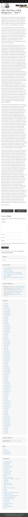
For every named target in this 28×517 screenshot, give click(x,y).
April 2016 (6, 349)
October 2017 (7, 329)
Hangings (6, 480)
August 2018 (6, 315)
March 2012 (6, 416)
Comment (3, 222)
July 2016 (6, 346)
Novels (5, 489)
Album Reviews (7, 463)
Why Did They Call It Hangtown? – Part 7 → (21, 211)
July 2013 (6, 394)
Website (3, 240)
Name (2, 234)
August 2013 (6, 392)
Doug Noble (4, 14)
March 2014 (6, 382)
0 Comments (14, 14)
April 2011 (6, 432)
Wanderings (6, 504)
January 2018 (7, 325)
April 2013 (6, 399)
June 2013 (6, 396)
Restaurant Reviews (8, 494)
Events (5, 475)
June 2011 (6, 429)
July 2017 (6, 334)
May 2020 (6, 306)
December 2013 (7, 386)
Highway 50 (6, 481)
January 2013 (7, 400)
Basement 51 (6, 464)
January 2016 (7, 354)
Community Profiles (8, 471)
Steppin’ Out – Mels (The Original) (17, 286)
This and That (7, 501)
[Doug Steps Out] (14, 5)
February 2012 (7, 417)
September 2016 (7, 343)
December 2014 (7, 371)
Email (2, 237)
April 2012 (6, 414)
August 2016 (6, 345)
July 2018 (6, 317)
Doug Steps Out (13, 514)
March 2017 (6, 339)
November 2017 (7, 328)
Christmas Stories (7, 467)
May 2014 (6, 379)
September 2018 (7, 314)
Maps (5, 486)
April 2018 (6, 322)
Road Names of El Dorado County (11, 495)
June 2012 (6, 411)
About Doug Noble (8, 461)
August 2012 (6, 408)
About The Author (16, 292)
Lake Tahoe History (8, 483)
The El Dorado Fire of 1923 (19, 288)
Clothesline (6, 469)
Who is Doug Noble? (8, 506)
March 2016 (6, 351)
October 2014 (7, 372)
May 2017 (6, 337)
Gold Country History (5, 8)
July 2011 (6, 428)
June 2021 (6, 303)
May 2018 (6, 320)
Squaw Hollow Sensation (9, 498)
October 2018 (7, 312)
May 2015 (6, 363)
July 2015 (6, 362)
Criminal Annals (7, 472)
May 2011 (6, 431)
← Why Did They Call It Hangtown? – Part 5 (6, 211)
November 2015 (7, 357)
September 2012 (7, 406)
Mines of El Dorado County (9, 487)
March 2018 (6, 323)
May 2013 (6, 397)
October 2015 (7, 359)
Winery (5, 507)
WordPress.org (7, 453)
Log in (5, 449)
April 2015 (6, 365)
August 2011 (6, 426)
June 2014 (6, 377)
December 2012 (7, 402)
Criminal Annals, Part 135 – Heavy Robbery (13, 272)
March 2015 (6, 366)
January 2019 (7, 309)
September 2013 (7, 391)
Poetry (5, 491)
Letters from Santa (8, 484)
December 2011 (7, 420)
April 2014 (6, 380)
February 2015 (7, 368)
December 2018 (7, 311)
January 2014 (7, 385)
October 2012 (7, 405)
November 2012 (7, 403)
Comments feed (7, 452)
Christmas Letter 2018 (8, 271)
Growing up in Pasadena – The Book (11, 478)
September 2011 (7, 425)
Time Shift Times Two (8, 503)
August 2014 (6, 374)
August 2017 (6, 332)
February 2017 (7, 340)
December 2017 (7, 326)
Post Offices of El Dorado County (11, 492)
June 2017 (6, 335)
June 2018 (6, 319)
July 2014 (6, 375)
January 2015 (7, 369)
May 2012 (6, 412)
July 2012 (6, 409)
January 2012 (7, 419)
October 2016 (7, 342)
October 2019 (7, 308)
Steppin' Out (6, 500)
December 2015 (7, 355)
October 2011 (7, 423)
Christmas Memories (8, 466)
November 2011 (7, 422)
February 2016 (7, 352)
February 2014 (7, 383)
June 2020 (6, 305)
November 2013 (7, 388)
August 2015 (6, 360)
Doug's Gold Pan (7, 474)
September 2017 (7, 331)
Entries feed (6, 450)
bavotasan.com (19, 515)
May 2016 (6, 348)
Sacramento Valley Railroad (9, 497)
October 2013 (7, 389)
